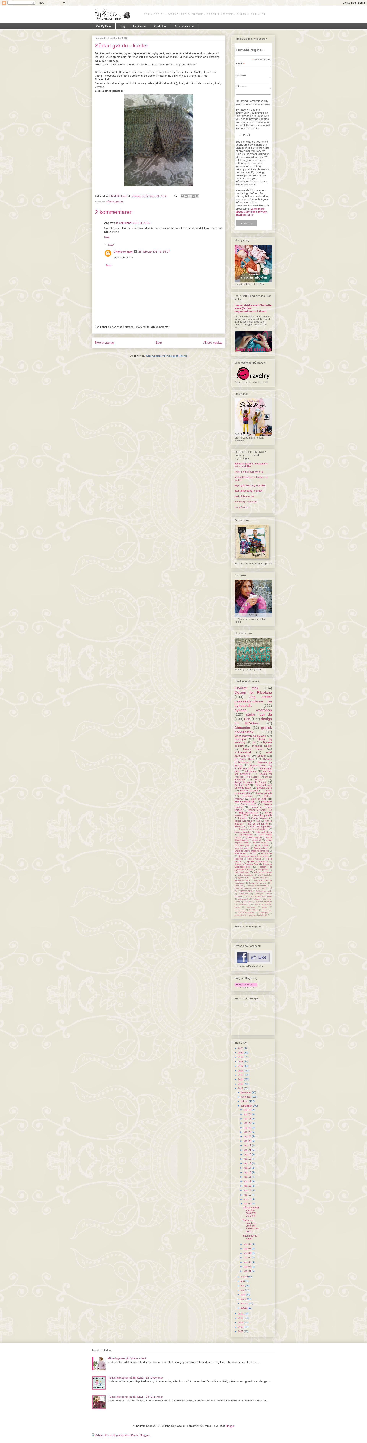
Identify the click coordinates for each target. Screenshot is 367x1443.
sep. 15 (248, 1176)
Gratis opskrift (248, 804)
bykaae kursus (253, 748)
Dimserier (242, 728)
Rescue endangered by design (253, 856)
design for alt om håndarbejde (253, 829)
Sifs (247, 719)
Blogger (230, 1425)
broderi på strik (264, 793)
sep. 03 (248, 1262)
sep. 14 (248, 1181)
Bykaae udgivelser (261, 878)
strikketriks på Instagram (245, 915)
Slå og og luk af (258, 823)
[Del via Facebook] (193, 196)
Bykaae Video (264, 787)
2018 (241, 1061)
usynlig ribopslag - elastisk (248, 490)
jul (254, 742)
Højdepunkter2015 (249, 812)
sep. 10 (248, 1199)
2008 (241, 1327)
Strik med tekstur (264, 832)
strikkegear (264, 912)
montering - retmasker (246, 501)
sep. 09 (248, 1203)
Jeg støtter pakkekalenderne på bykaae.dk (253, 701)
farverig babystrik (243, 832)
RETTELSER (246, 891)
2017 (241, 1066)
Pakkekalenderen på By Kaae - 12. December (135, 1377)
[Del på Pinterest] (197, 196)
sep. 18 (248, 1163)
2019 (241, 1057)
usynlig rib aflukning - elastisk (250, 485)
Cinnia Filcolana (259, 818)
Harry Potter (266, 853)
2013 (241, 1084)
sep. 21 (248, 1150)
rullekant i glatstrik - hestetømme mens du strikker (251, 465)
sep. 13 (248, 1185)
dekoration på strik (262, 815)
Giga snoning (258, 799)
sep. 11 (248, 1194)
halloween (257, 899)
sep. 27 (248, 1123)
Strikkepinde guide (264, 891)
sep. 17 (248, 1167)
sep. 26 (248, 1127)
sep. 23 (248, 1141)
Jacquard (261, 888)
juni (243, 1285)
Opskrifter (160, 26)
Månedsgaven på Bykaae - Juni (127, 1358)
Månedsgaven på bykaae (250, 735)
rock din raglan (242, 848)
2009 (241, 1322)
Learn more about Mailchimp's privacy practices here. (251, 211)
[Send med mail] (182, 196)
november (246, 1097)
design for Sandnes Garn (246, 864)
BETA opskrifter (265, 875)
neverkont (240, 826)
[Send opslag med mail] (175, 195)
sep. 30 (248, 1109)
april (243, 1294)
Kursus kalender (184, 26)
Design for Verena (257, 883)
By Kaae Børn (244, 758)
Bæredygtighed (261, 848)
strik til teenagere (246, 912)
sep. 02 (248, 1266)
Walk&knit (243, 894)
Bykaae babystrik (249, 790)
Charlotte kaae (123, 251)
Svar (107, 236)
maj (243, 1290)
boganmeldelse (246, 835)
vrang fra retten (242, 507)
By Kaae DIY (242, 785)
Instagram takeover (243, 888)
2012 (241, 1088)
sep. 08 (248, 1244)
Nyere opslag (104, 342)
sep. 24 (248, 1136)
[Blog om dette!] (186, 196)
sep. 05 (248, 1253)
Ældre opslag (212, 342)
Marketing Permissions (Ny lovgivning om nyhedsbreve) (253, 102)
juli (242, 1281)
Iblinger (261, 755)
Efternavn (241, 86)
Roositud (239, 859)
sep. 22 (248, 1145)
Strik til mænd (254, 859)
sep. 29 (248, 1114)
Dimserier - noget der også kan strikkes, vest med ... (251, 1226)
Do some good (242, 845)
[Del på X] (190, 196)
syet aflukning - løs (244, 496)
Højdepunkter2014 (244, 801)
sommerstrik (240, 910)
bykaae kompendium (257, 861)
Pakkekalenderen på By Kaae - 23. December (135, 1396)
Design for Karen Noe (260, 810)
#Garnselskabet (260, 843)
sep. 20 (248, 1154)
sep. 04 (248, 1257)
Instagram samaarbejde (258, 886)
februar (245, 1303)
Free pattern (240, 853)
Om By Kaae (103, 26)
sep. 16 (248, 1172)
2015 (241, 1075)
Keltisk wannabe (243, 821)
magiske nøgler (262, 745)
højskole (242, 818)
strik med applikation (261, 826)
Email (240, 63)
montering (251, 907)
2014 (241, 1079)
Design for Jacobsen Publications (253, 775)
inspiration (247, 796)
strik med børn (242, 872)
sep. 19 (248, 1158)
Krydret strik (246, 688)
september (246, 1105)
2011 (241, 1313)
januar (244, 1308)
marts (244, 1299)
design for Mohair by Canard (251, 782)
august (244, 1276)
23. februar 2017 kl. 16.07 (154, 251)
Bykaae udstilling (242, 880)
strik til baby (253, 910)
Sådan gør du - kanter (250, 1237)
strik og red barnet (263, 872)
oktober (245, 1101)
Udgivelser (139, 26)
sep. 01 (248, 1271)
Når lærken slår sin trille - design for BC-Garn (251, 1211)
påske (265, 907)
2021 (241, 1048)
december (246, 1092)
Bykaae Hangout (253, 837)
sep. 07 (248, 1248)
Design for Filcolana (253, 692)
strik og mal (251, 771)
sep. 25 (248, 1132)
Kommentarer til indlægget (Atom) (166, 355)
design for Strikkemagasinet (259, 896)
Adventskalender (245, 875)
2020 (241, 1052)
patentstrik (266, 801)
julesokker (248, 902)
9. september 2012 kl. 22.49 (133, 222)
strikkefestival (243, 752)
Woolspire (260, 779)
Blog (122, 26)
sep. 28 (248, 1118)
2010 (241, 1318)
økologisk (263, 915)
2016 (241, 1070)
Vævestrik (256, 840)
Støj (258, 821)
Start (158, 342)
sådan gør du (114, 201)
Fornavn (241, 75)
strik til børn (267, 910)
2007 (241, 1331)
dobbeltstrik (243, 899)
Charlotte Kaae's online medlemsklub (252, 851)
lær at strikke (261, 845)
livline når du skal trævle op (249, 472)
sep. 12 (248, 1190)
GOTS (253, 853)
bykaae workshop (253, 710)
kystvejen (240, 739)
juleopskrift (263, 869)
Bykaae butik (243, 878)
